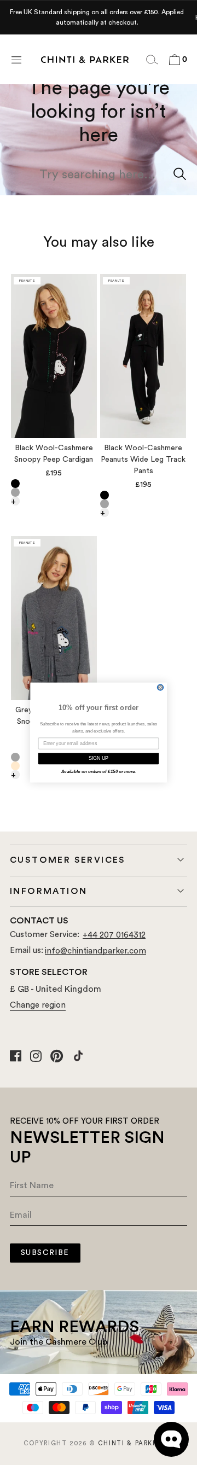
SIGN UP (99, 758)
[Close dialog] (160, 687)
